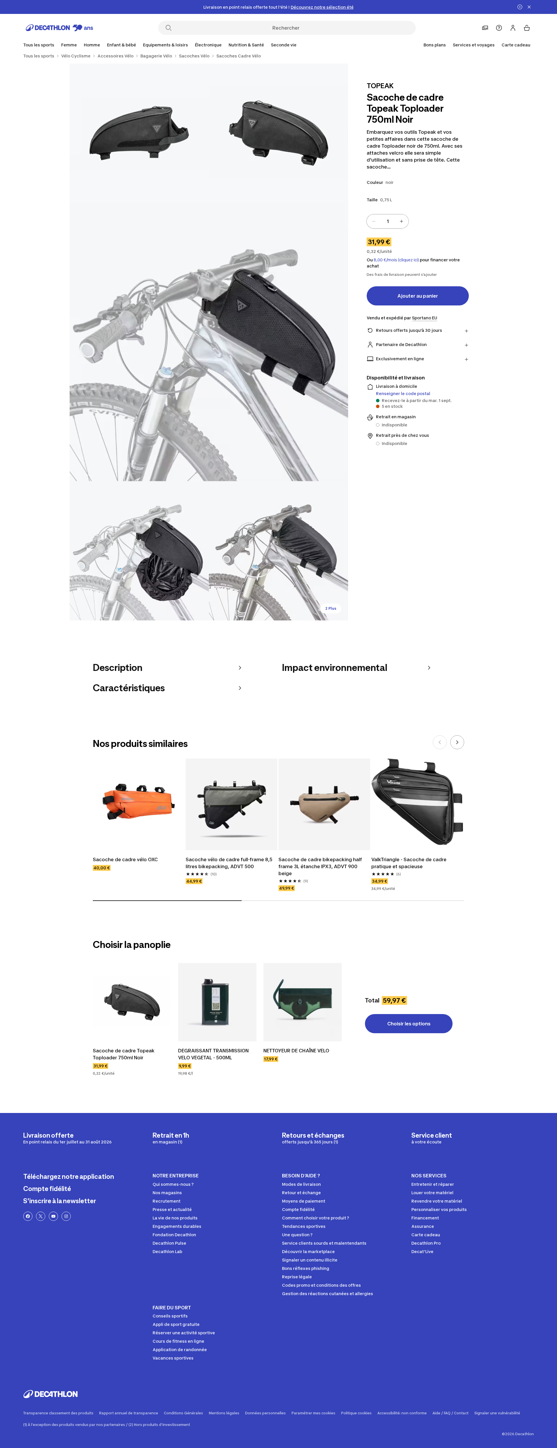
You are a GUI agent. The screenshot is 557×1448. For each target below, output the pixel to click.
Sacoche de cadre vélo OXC (125, 859)
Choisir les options (409, 1024)
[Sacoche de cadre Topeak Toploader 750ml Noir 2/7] (139, 133)
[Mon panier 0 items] (527, 28)
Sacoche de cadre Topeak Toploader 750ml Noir (124, 1054)
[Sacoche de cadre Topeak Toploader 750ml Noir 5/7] (278, 550)
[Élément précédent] (440, 742)
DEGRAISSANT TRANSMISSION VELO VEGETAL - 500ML (213, 1054)
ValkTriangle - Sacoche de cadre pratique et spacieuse (408, 863)
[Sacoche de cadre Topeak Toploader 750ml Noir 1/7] (278, 133)
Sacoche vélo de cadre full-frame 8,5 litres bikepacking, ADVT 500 (229, 863)
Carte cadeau (516, 44)
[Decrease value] (374, 221)
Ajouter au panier (417, 296)
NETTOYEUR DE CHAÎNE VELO (296, 1051)
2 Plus (330, 608)
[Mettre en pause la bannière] (520, 7)
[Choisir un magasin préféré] (485, 28)
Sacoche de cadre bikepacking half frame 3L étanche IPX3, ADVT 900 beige (320, 866)
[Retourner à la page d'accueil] (59, 27)
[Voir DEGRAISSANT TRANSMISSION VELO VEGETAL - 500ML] (217, 1002)
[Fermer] (529, 7)
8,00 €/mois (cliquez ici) (396, 260)
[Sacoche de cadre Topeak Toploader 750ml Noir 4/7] (139, 550)
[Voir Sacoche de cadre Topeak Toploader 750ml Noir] (132, 1002)
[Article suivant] (457, 742)
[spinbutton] (388, 221)
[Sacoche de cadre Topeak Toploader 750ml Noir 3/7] (209, 342)
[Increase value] (401, 221)
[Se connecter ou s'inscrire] (513, 28)
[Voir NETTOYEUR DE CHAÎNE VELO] (302, 1002)
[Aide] (499, 28)
